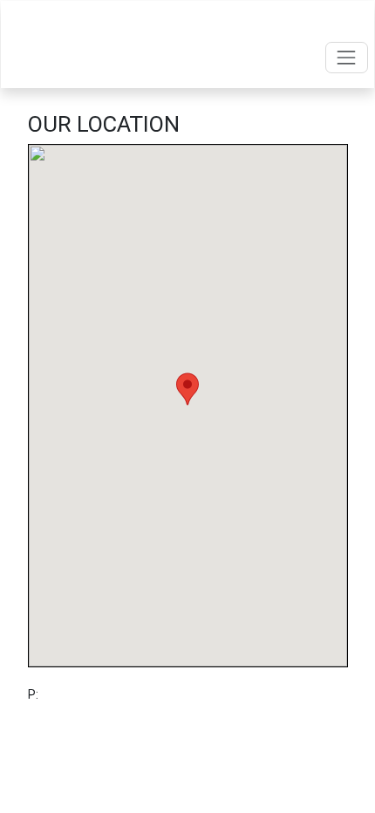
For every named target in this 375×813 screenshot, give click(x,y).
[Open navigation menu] (346, 57)
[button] (187, 389)
